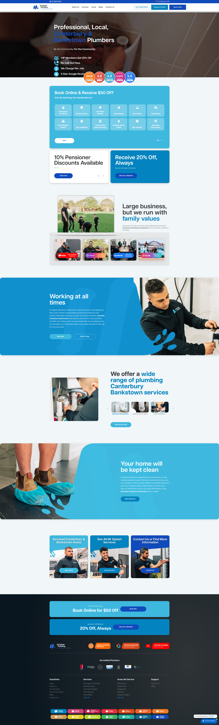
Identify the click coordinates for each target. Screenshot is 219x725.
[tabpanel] (109, 112)
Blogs (101, 7)
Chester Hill (121, 686)
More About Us (130, 499)
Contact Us (110, 7)
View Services (109, 570)
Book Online (178, 7)
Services (85, 7)
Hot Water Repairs (90, 689)
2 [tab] (56, 167)
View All (86, 698)
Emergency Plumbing (91, 683)
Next (64, 140)
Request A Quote (160, 7)
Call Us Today (84, 336)
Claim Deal (63, 176)
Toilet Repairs (88, 692)
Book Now (60, 336)
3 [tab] (58, 167)
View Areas (69, 570)
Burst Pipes (87, 695)
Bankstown (121, 683)
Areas (93, 7)
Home (52, 683)
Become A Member (126, 176)
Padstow (120, 692)
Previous (107, 409)
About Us (75, 7)
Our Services (55, 689)
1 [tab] (55, 167)
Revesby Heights (123, 695)
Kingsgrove (121, 689)
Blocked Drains (89, 686)
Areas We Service (56, 692)
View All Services (121, 424)
